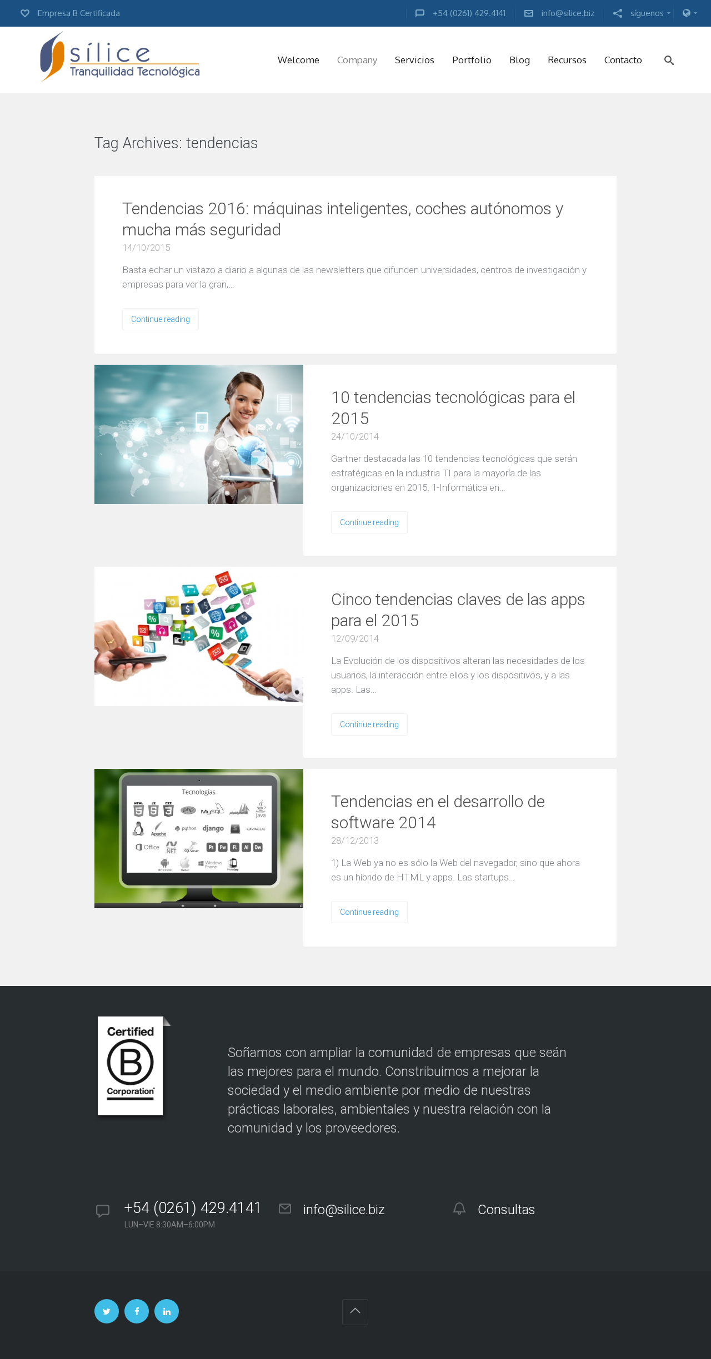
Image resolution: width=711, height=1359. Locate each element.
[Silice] (119, 60)
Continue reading (160, 319)
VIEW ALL (292, 144)
